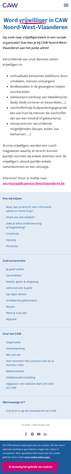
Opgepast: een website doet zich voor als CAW (30, 385)
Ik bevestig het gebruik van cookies (30, 466)
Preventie (12, 246)
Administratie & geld (19, 288)
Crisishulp (12, 233)
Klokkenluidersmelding (20, 377)
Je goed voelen (15, 269)
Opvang (11, 240)
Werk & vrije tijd (16, 313)
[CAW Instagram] (32, 434)
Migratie (11, 319)
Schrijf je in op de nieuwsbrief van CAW (31, 411)
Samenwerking (15, 348)
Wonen (10, 306)
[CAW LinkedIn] (45, 434)
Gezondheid (13, 275)
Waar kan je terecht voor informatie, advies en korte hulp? (29, 209)
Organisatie (13, 342)
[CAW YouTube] (39, 434)
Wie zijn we (13, 354)
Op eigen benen (16, 294)
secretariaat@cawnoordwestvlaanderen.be (34, 183)
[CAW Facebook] (26, 434)
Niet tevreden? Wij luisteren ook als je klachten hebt (30, 363)
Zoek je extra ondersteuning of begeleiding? (24, 225)
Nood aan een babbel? (20, 217)
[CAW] (10, 5)
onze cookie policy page (37, 457)
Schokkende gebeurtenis (21, 300)
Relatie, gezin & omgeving (22, 281)
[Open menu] (66, 5)
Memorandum (15, 371)
